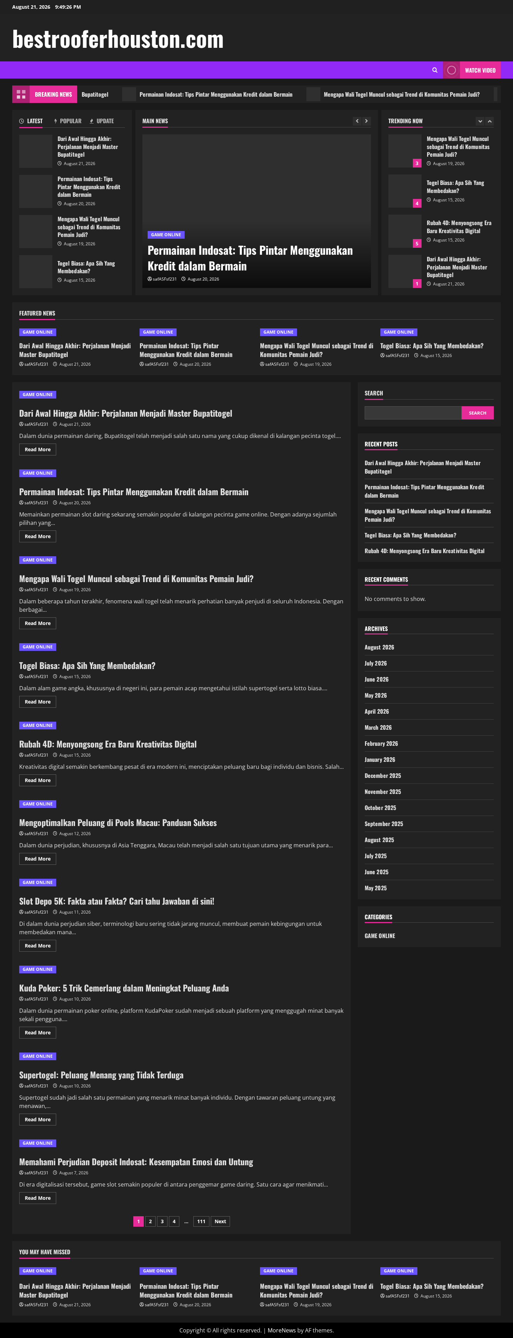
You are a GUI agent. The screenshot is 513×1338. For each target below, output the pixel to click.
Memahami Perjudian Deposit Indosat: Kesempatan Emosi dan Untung (136, 1161)
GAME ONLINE (166, 235)
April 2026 (377, 711)
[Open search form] (435, 70)
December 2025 (383, 775)
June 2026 (377, 679)
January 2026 (380, 759)
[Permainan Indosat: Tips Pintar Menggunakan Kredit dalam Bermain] (256, 211)
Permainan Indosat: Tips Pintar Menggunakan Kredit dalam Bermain (192, 94)
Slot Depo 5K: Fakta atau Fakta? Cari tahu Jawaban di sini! (116, 900)
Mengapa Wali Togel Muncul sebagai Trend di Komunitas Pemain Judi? (378, 94)
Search (374, 393)
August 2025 (379, 839)
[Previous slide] (357, 121)
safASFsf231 (165, 279)
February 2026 (381, 743)
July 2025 (376, 856)
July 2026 (376, 663)
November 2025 (383, 791)
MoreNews (282, 1330)
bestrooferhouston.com (118, 37)
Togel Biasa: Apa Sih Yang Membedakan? (35, 271)
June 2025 (376, 872)
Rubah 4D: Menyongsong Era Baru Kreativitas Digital (405, 231)
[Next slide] (366, 121)
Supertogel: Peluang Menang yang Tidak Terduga (101, 1074)
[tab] (36, 122)
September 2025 (384, 823)
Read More (40, 450)
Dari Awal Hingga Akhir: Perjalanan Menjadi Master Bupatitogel (35, 151)
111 (201, 1221)
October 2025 (380, 807)
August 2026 (379, 647)
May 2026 (376, 695)
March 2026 (378, 727)
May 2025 (376, 888)
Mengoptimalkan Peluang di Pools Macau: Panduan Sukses (118, 822)
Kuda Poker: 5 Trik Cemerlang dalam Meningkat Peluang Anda (124, 987)
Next (220, 1221)
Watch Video (480, 70)
